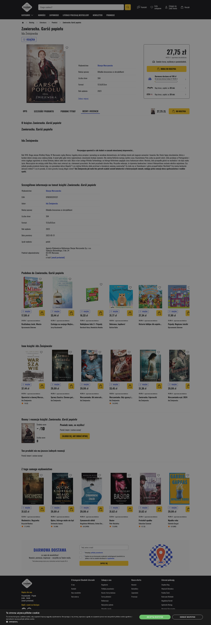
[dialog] (105, 617)
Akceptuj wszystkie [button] (155, 617)
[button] (70, 621)
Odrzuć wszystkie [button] (187, 617)
